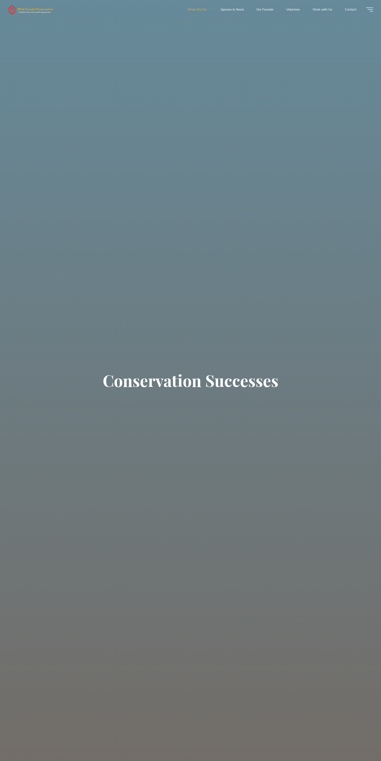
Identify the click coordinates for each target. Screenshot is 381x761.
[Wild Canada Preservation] (30, 9)
